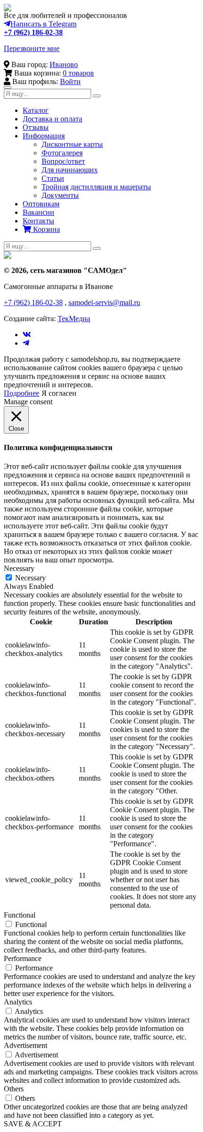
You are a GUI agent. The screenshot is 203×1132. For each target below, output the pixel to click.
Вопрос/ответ (63, 161)
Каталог (36, 110)
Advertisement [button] (25, 1045)
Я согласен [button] (59, 393)
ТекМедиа (74, 319)
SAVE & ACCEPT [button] (33, 1124)
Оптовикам (41, 204)
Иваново (64, 64)
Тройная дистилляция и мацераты (96, 187)
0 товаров (78, 73)
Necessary (30, 578)
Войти (70, 81)
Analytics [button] (18, 1002)
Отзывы (36, 127)
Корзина (45, 229)
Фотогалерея (62, 153)
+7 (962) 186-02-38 (33, 32)
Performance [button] (23, 958)
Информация (44, 136)
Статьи (53, 178)
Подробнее (21, 393)
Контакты (38, 221)
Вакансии (38, 212)
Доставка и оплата (52, 119)
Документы (60, 195)
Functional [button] (19, 915)
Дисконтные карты (72, 144)
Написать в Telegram (43, 24)
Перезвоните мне (31, 48)
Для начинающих (70, 170)
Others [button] (14, 1089)
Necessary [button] (19, 568)
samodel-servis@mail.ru (104, 302)
